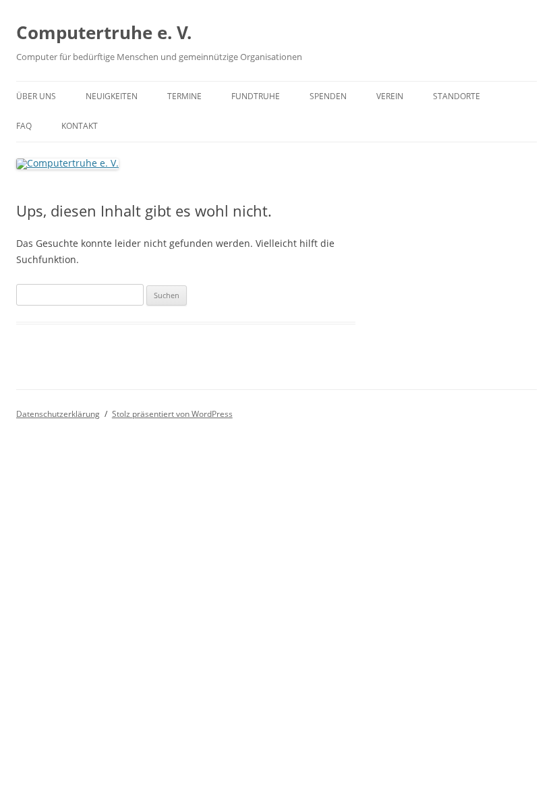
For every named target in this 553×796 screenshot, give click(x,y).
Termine (184, 96)
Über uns (36, 96)
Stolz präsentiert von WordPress (172, 414)
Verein (389, 96)
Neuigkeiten (112, 96)
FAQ (24, 126)
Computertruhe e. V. (104, 32)
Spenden (328, 96)
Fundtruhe (255, 96)
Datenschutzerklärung (58, 414)
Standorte (456, 96)
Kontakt (79, 126)
